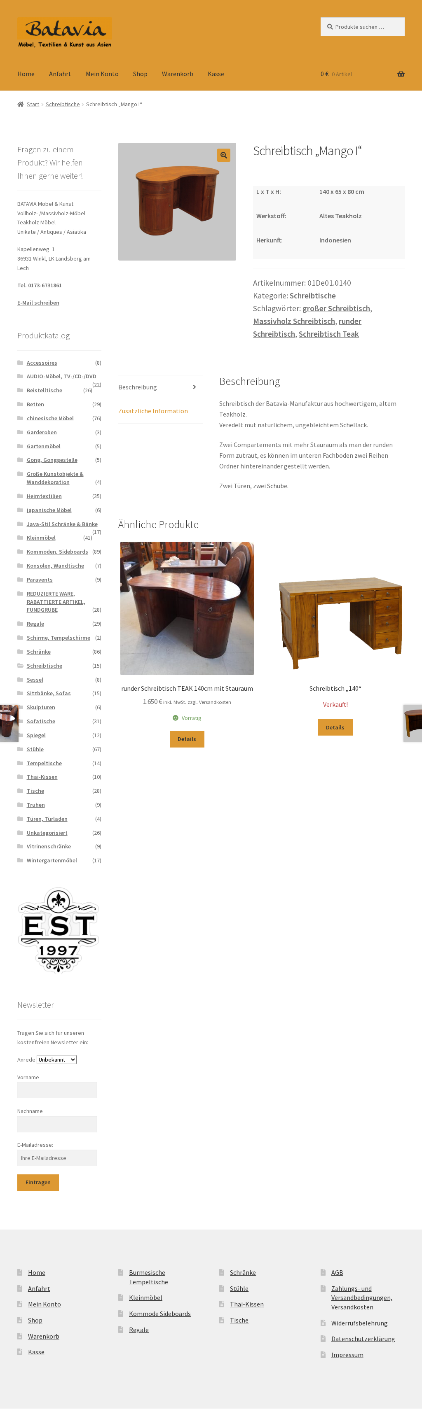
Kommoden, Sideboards (57, 551)
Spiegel (36, 735)
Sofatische (41, 721)
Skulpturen (41, 707)
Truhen (36, 804)
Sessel (35, 679)
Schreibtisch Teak (329, 334)
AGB (337, 1272)
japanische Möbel (49, 510)
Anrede (26, 1059)
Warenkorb (177, 74)
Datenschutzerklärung (363, 1338)
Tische (35, 790)
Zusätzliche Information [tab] (153, 411)
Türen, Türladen (47, 818)
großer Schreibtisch (336, 308)
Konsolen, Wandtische (55, 565)
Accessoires (42, 362)
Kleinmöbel (41, 537)
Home (26, 74)
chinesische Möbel (50, 418)
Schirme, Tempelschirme (58, 637)
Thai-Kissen (42, 776)
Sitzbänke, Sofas (49, 693)
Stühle (35, 749)
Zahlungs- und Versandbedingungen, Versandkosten (361, 1297)
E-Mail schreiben (38, 302)
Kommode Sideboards (160, 1313)
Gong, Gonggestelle (52, 459)
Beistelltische (44, 390)
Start (33, 104)
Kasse (216, 74)
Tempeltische (44, 763)
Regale (35, 623)
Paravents (40, 579)
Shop (140, 74)
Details (187, 739)
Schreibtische (63, 104)
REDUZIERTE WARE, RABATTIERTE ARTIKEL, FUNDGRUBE (56, 602)
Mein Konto (102, 74)
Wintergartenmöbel (52, 860)
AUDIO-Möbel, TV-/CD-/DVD (61, 376)
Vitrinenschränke (49, 846)
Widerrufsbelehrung (359, 1323)
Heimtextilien (44, 496)
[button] (223, 155)
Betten (35, 404)
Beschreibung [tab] (137, 387)
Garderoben (42, 432)
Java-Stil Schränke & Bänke (62, 524)
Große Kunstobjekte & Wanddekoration (55, 478)
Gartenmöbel (44, 446)
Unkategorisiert (47, 832)
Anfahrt (60, 74)
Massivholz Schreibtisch (294, 321)
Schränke (39, 651)
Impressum (347, 1355)
